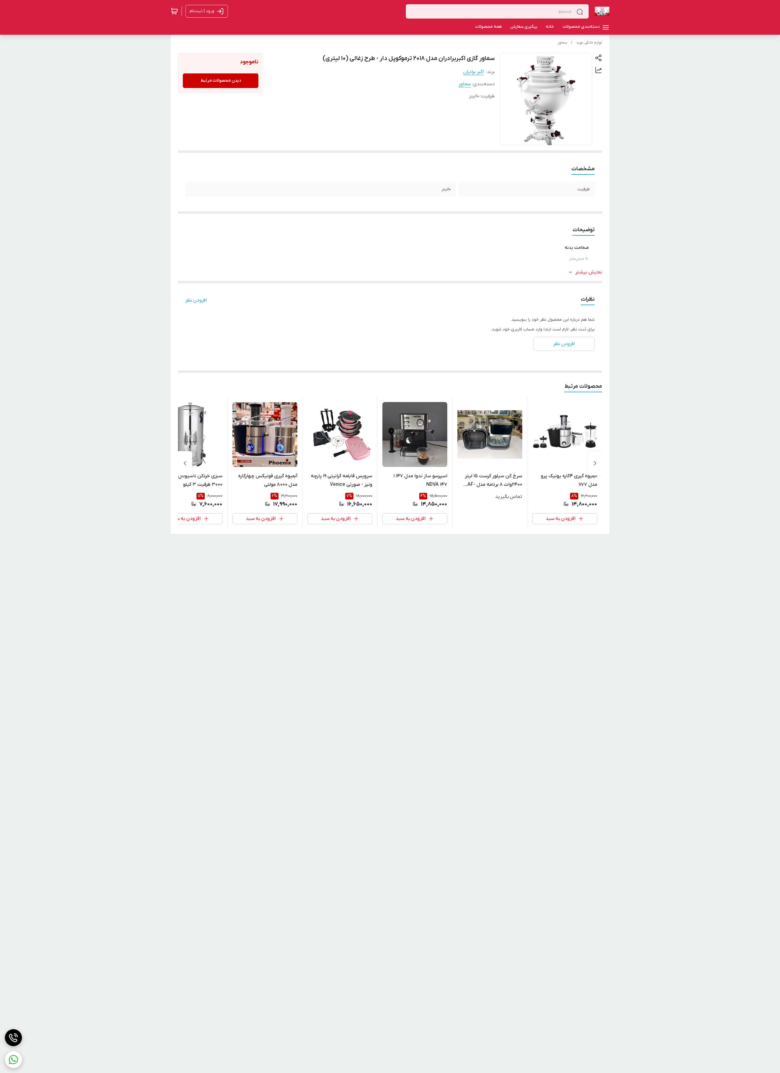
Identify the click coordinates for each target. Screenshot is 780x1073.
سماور (562, 42)
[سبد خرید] (174, 11)
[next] (185, 463)
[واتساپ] (13, 1059)
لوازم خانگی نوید (589, 42)
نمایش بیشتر (588, 272)
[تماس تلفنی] (13, 1037)
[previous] (595, 463)
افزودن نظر (196, 300)
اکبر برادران (473, 72)
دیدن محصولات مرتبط (220, 80)
